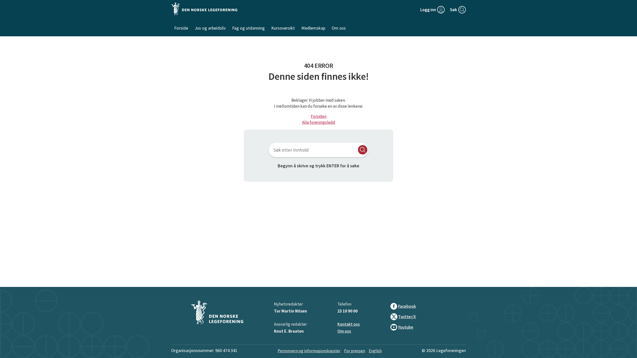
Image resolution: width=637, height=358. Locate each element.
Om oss (344, 331)
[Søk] (363, 150)
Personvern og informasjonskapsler (309, 351)
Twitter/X (407, 316)
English (375, 351)
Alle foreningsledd (318, 122)
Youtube (405, 327)
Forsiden (318, 116)
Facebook (407, 306)
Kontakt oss (348, 324)
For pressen (354, 351)
